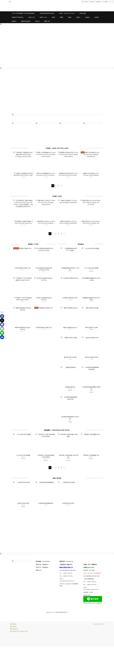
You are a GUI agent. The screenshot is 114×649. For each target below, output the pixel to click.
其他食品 (87, 17)
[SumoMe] (2, 337)
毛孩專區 (96, 17)
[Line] (2, 333)
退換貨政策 (13, 626)
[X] (2, 320)
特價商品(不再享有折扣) (17, 17)
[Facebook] (2, 316)
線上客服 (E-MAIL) (98, 624)
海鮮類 (53, 17)
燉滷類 (69, 17)
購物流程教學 (14, 629)
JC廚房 (91, 592)
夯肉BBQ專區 (82, 13)
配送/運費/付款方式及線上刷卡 (19, 631)
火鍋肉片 (78, 17)
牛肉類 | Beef (31, 17)
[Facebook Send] (2, 324)
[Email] (2, 329)
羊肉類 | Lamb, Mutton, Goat (67, 13)
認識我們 (14, 21)
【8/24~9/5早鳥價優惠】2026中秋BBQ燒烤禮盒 (23, 13)
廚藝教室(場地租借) (25, 21)
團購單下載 (47, 21)
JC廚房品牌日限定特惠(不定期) (47, 13)
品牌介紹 (37, 21)
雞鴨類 (61, 17)
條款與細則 (13, 624)
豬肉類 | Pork (43, 17)
